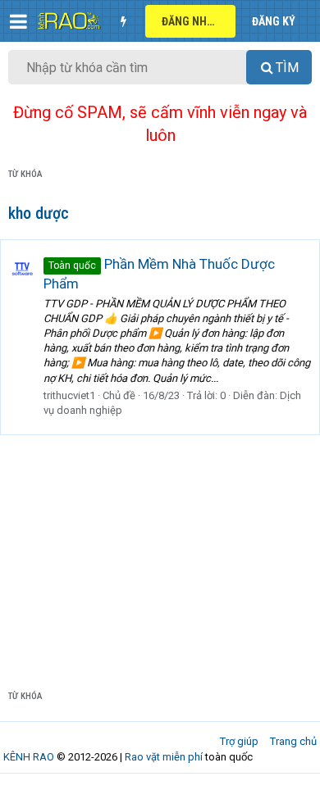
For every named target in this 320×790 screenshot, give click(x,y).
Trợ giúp (239, 741)
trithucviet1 (69, 395)
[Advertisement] (160, 549)
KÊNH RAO (28, 757)
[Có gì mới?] (123, 21)
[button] (18, 21)
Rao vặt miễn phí (164, 757)
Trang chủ (293, 741)
